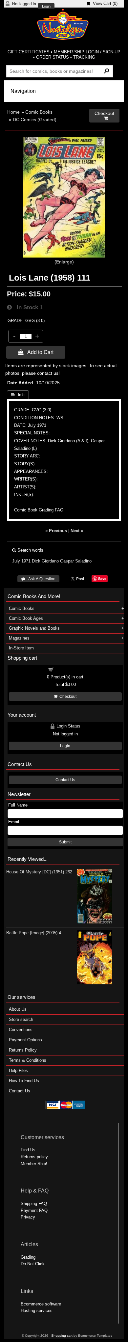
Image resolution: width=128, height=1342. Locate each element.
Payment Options (25, 1039)
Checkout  (104, 116)
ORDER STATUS (52, 57)
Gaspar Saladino (76, 561)
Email (13, 821)
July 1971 (21, 561)
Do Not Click (33, 1263)
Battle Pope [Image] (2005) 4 (33, 932)
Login (46, 6)
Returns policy (34, 1156)
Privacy (28, 1217)
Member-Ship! (34, 1163)
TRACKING (84, 57)
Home (13, 112)
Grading (28, 1257)
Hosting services (37, 1310)
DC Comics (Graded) (34, 119)
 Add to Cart (35, 352)
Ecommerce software (41, 1303)
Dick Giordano (45, 561)
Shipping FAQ (34, 1203)
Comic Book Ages (26, 618)
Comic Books (39, 112)
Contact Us (65, 780)
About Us (18, 1009)
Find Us (28, 1149)
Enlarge (64, 261)
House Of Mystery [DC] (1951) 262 (39, 871)
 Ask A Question (38, 579)
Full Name (18, 805)
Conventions (20, 1029)
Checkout (66, 696)
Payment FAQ (34, 1210)
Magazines (19, 638)
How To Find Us (24, 1080)
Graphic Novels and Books (34, 628)
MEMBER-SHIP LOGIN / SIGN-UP (87, 51)
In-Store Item (21, 647)
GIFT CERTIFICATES (29, 51)
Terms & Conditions (27, 1060)
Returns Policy (23, 1050)
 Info (18, 395)
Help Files (18, 1070)
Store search (21, 1019)
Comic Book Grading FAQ (38, 509)
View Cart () (103, 3)
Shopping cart (69, 669)
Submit (65, 842)
